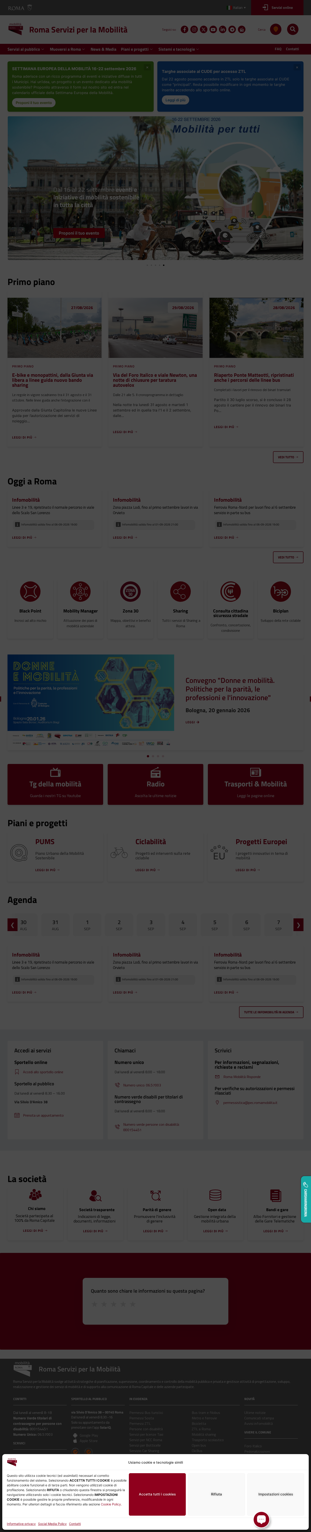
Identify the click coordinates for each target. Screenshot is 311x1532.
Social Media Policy (52, 1524)
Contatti (75, 1524)
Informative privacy (21, 1524)
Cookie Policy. (111, 1504)
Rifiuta (216, 1494)
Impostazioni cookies (275, 1494)
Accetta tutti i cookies (157, 1494)
